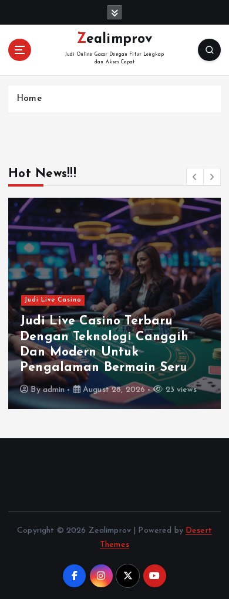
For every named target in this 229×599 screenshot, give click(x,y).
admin (54, 389)
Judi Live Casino (53, 300)
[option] (114, 303)
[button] (195, 176)
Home (29, 98)
